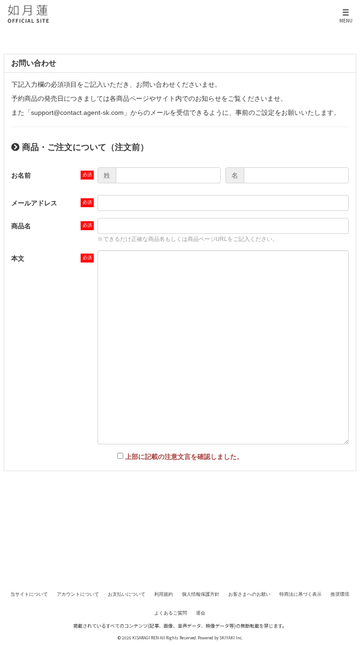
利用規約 (163, 594)
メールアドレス (34, 203)
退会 (200, 612)
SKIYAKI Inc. (231, 637)
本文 (17, 258)
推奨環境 (339, 594)
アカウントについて (78, 594)
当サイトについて (29, 594)
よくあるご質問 (170, 612)
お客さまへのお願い (249, 594)
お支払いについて (126, 594)
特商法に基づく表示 (300, 594)
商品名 (21, 226)
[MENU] (346, 9)
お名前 (21, 175)
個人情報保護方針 (200, 594)
